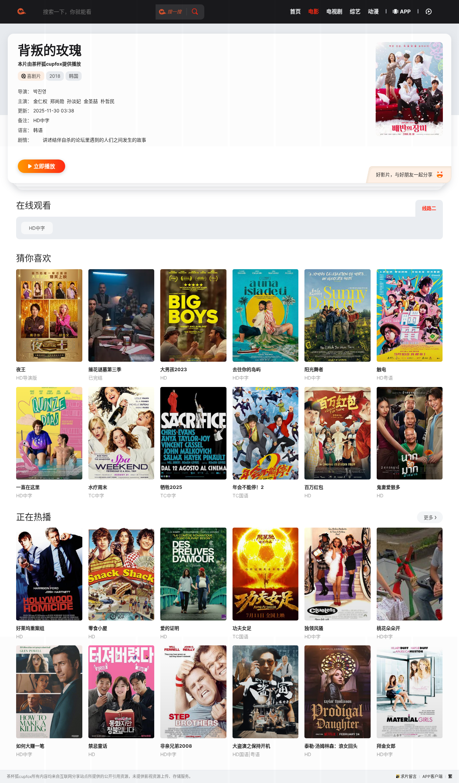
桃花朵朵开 (388, 628)
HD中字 (37, 228)
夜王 (21, 369)
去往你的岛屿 (247, 369)
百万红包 (313, 487)
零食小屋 (97, 628)
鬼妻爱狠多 (388, 487)
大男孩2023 (173, 369)
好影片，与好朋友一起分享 (404, 174)
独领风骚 (313, 628)
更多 (428, 517)
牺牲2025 (171, 487)
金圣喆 (91, 101)
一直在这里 (28, 487)
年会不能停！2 (248, 487)
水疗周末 (97, 487)
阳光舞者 (313, 369)
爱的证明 (169, 628)
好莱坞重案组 (30, 628)
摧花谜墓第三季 (104, 369)
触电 (381, 369)
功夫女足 (242, 628)
